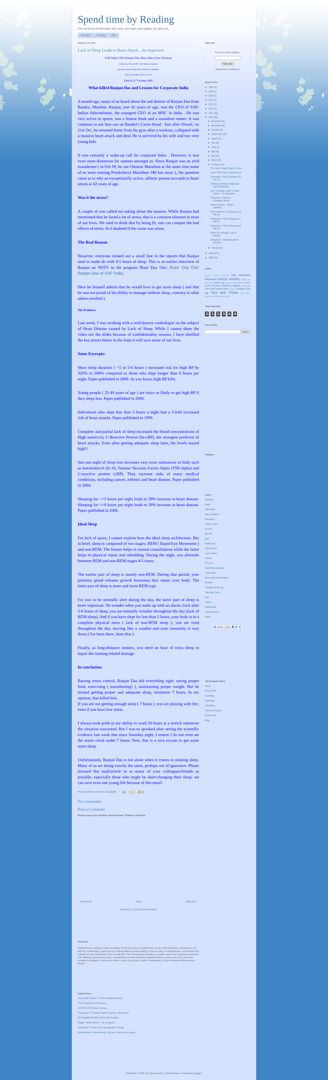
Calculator (225, 275)
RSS (114, 35)
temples (232, 289)
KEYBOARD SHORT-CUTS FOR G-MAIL (98, 1018)
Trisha (247, 293)
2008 (211, 257)
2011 (211, 113)
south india (245, 286)
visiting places (220, 296)
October (215, 130)
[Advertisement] (140, 924)
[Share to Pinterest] (143, 792)
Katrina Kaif (232, 283)
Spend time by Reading (126, 19)
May (213, 151)
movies (208, 286)
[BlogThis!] (133, 792)
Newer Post (86, 901)
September (217, 134)
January (215, 247)
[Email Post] (123, 791)
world (228, 296)
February (216, 164)
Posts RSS (210, 691)
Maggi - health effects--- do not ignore (96, 1022)
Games (244, 279)
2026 (211, 87)
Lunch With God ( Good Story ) (225, 172)
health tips (219, 282)
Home (139, 901)
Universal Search (213, 710)
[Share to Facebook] (139, 792)
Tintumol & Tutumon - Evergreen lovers (221, 199)
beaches (208, 275)
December (216, 121)
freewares (211, 279)
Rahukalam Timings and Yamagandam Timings (101, 1027)
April (213, 155)
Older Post (191, 901)
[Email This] (130, 792)
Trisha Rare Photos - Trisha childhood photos (100, 998)
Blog (207, 720)
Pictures (216, 285)
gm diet (208, 533)
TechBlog (101, 35)
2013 (211, 104)
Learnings (210, 700)
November (216, 125)
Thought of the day (214, 587)
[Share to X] (136, 792)
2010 (211, 117)
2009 (211, 253)
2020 (211, 91)
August (215, 138)
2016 (211, 95)
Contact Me (210, 715)
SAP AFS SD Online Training (92, 1008)
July (213, 143)
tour (242, 293)
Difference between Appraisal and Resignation (224, 185)
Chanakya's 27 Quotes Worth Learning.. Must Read (103, 1013)
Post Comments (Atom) (145, 909)
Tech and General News (217, 288)
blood (216, 275)
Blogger (197, 1073)
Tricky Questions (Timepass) (92, 1003)
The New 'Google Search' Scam (226, 168)
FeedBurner (234, 69)
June (214, 147)
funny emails (229, 279)
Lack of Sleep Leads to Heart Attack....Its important (224, 192)
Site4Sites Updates (231, 285)
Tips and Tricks (224, 292)
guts (211, 283)
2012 (211, 108)
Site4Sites (85, 35)
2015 (211, 100)
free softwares (240, 275)
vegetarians (209, 296)
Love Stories (244, 282)
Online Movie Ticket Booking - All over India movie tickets (106, 1032)
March (214, 160)
